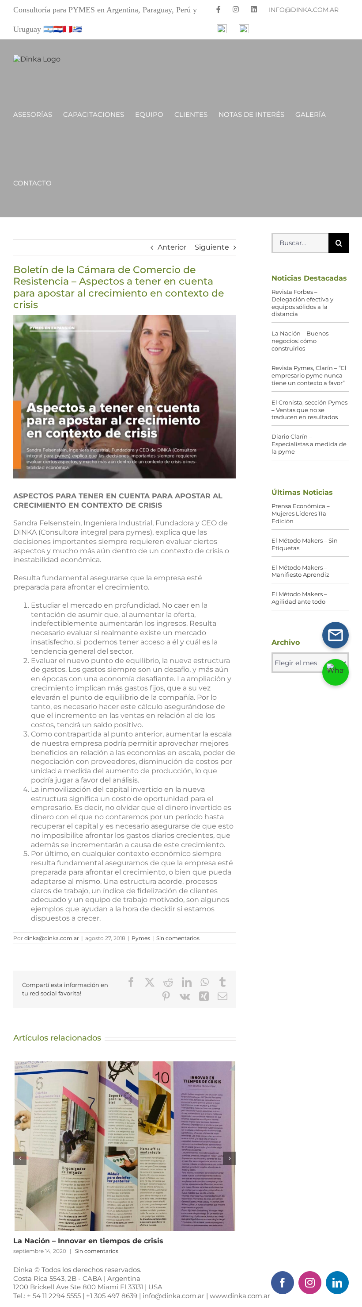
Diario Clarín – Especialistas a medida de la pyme (309, 444)
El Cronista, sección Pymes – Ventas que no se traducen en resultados (309, 410)
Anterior (172, 247)
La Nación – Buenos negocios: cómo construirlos (300, 341)
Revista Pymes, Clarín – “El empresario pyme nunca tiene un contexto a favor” (309, 375)
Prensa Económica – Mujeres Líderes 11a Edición (301, 513)
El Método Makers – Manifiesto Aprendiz (300, 571)
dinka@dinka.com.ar (51, 938)
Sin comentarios (178, 938)
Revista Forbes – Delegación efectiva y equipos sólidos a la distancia (302, 303)
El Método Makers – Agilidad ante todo (299, 597)
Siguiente (212, 247)
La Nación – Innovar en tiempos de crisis (125, 1146)
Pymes (141, 938)
